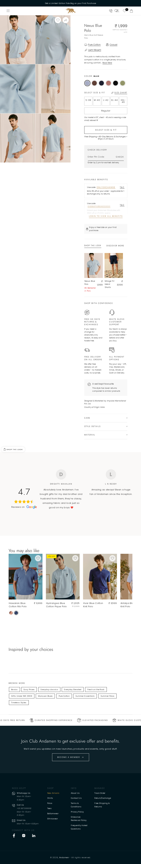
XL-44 (114, 100)
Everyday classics (49, 689)
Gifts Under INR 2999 (21, 696)
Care (87, 418)
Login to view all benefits (106, 216)
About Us (75, 793)
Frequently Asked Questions (79, 827)
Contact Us (76, 798)
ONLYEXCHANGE (106, 187)
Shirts (50, 798)
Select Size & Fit (106, 129)
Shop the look (15, 449)
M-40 (97, 100)
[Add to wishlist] (58, 20)
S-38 (88, 100)
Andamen (64, 857)
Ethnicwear (52, 818)
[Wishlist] (124, 11)
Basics (14, 689)
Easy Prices (29, 689)
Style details (92, 426)
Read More (107, 62)
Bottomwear (53, 813)
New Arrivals (53, 793)
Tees (49, 808)
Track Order (99, 793)
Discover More (115, 245)
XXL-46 (123, 101)
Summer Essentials (85, 696)
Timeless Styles (18, 702)
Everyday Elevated (72, 689)
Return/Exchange (102, 798)
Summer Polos (108, 696)
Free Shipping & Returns (102, 805)
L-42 (106, 100)
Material (89, 435)
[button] (131, 11)
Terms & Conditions (76, 805)
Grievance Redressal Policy (79, 819)
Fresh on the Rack (96, 689)
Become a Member (68, 757)
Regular (105, 110)
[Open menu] (8, 11)
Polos (49, 803)
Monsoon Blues (45, 696)
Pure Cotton (64, 696)
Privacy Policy (77, 811)
